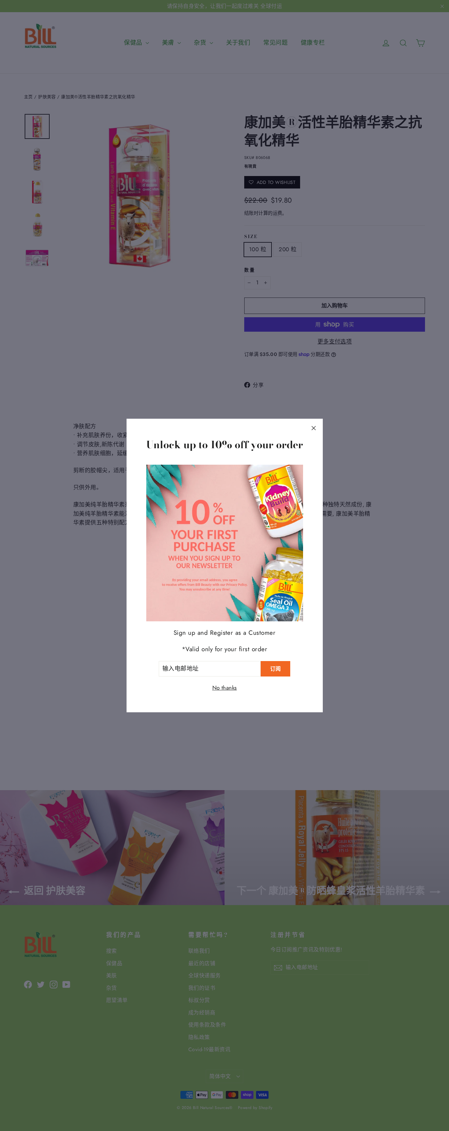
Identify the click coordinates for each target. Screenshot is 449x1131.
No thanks (224, 688)
